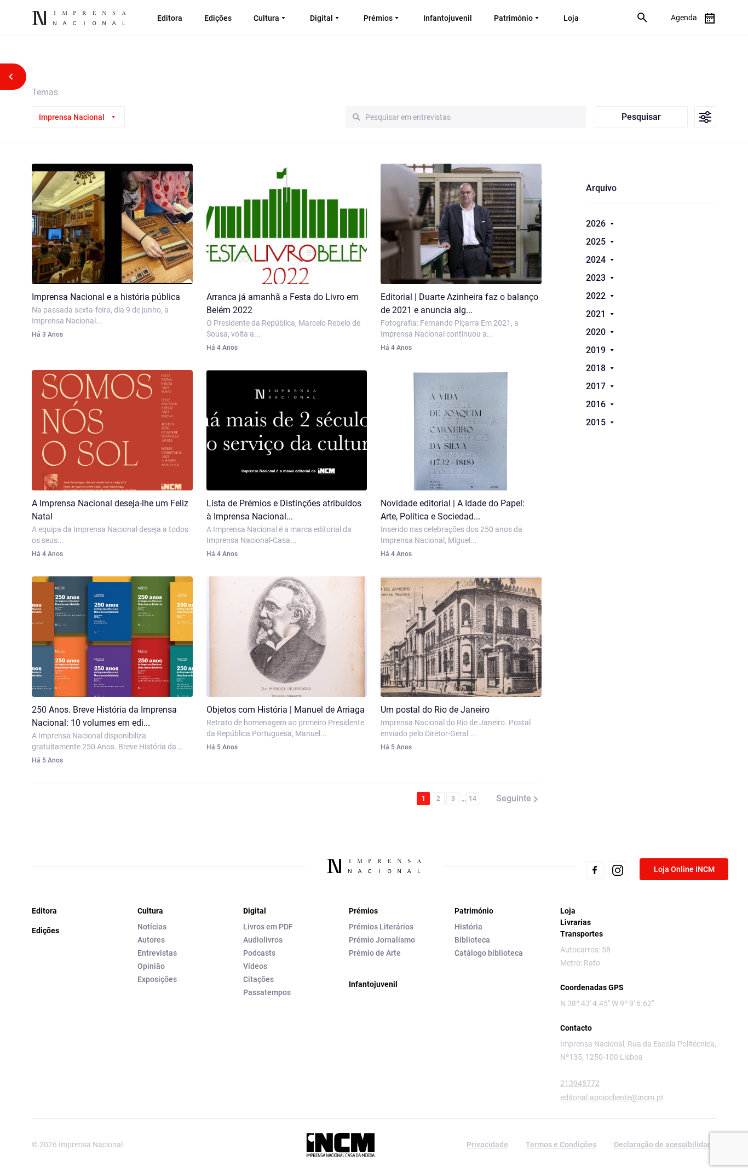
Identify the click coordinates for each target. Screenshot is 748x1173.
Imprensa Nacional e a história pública (106, 297)
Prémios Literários (381, 926)
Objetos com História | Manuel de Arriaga (285, 709)
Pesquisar (641, 117)
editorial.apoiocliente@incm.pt (612, 1097)
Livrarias (575, 922)
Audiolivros (263, 939)
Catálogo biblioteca (488, 953)
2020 (597, 332)
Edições (218, 18)
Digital (321, 18)
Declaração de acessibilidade (665, 1144)
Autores (151, 939)
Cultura (266, 18)
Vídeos (255, 966)
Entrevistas (157, 953)
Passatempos (267, 992)
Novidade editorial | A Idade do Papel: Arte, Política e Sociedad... (453, 510)
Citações (258, 979)
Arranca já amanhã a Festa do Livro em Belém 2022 (282, 303)
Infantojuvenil (447, 18)
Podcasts (259, 953)
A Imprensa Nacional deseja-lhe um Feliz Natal (110, 510)
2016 (597, 404)
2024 (597, 260)
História (468, 926)
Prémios (378, 18)
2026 (597, 223)
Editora (169, 18)
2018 (597, 368)
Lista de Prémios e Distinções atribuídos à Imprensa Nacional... (283, 510)
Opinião (151, 966)
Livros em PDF (268, 926)
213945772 (580, 1083)
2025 (597, 241)
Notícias (151, 926)
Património (513, 18)
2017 (597, 386)
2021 (597, 314)
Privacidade (487, 1144)
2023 (597, 278)
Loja (571, 18)
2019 (597, 350)
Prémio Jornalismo (382, 939)
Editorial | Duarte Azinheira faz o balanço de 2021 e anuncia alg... (459, 303)
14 (472, 798)
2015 (597, 422)
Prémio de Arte (375, 953)
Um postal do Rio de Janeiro (435, 709)
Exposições (157, 979)
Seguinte (513, 798)
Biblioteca (472, 939)
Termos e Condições (561, 1144)
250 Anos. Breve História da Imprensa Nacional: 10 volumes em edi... (104, 716)
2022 (597, 296)
